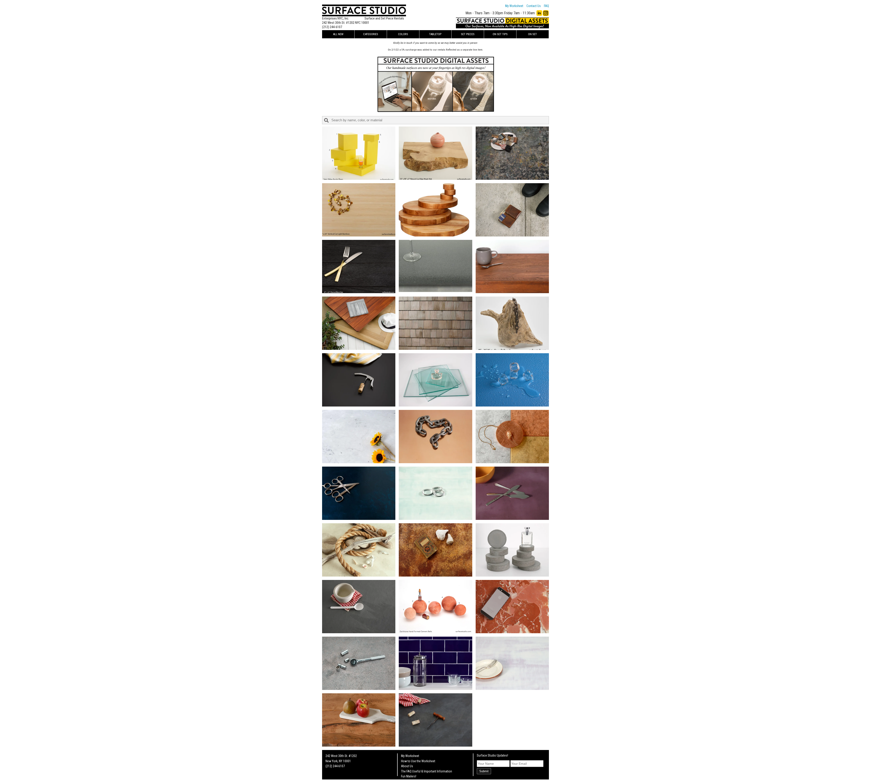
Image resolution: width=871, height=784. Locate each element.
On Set (532, 34)
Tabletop (435, 34)
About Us (407, 766)
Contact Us (533, 6)
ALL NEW (338, 34)
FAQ (546, 6)
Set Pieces (468, 34)
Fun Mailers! (408, 776)
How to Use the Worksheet (418, 761)
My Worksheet (514, 6)
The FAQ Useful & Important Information (426, 771)
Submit (484, 771)
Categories (370, 34)
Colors (403, 34)
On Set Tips (500, 34)
